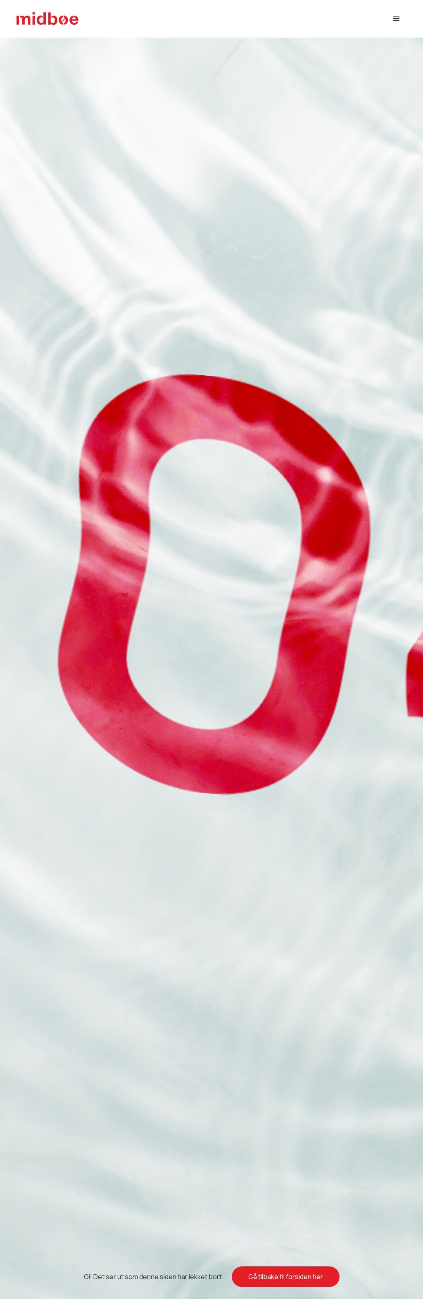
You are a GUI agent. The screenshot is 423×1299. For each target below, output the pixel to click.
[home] (47, 18)
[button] (396, 19)
